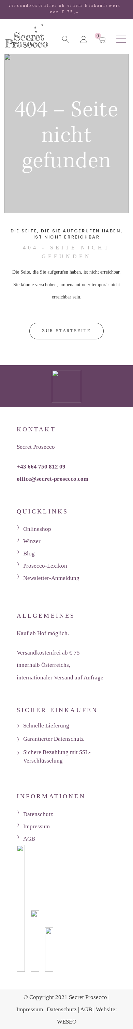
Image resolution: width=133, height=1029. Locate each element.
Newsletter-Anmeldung (51, 578)
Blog (29, 553)
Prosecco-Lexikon (45, 566)
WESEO (66, 1021)
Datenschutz (38, 814)
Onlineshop (37, 529)
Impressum (36, 826)
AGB (29, 838)
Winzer (32, 541)
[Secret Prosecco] (26, 38)
